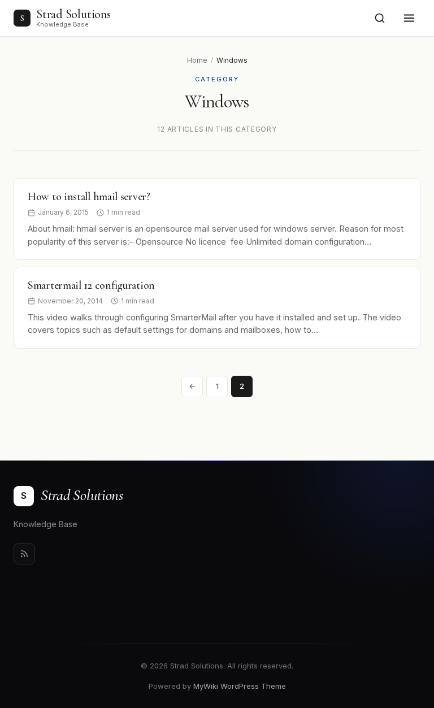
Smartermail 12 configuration (91, 285)
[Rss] (24, 553)
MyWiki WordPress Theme (239, 685)
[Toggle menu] (409, 18)
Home (197, 60)
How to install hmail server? (89, 196)
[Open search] (379, 18)
